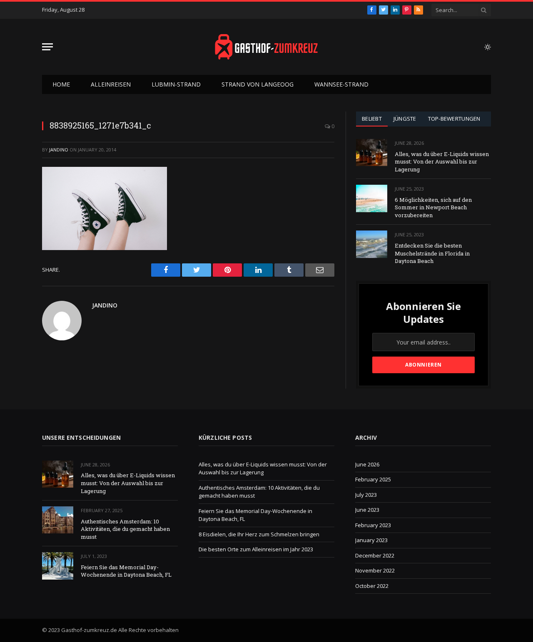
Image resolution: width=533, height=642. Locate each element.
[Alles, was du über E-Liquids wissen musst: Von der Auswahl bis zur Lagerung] (371, 152)
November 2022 (375, 570)
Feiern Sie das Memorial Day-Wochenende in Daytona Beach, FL (126, 571)
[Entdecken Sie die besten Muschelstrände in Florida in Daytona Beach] (371, 244)
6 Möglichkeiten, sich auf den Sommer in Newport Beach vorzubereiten (433, 207)
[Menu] (47, 46)
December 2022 (374, 555)
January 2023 (371, 540)
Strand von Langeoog (258, 84)
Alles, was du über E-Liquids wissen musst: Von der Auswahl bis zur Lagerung (442, 161)
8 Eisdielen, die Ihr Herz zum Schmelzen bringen (259, 534)
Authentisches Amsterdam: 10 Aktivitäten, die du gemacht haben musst (125, 529)
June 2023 (367, 509)
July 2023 (366, 494)
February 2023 (373, 525)
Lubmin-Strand (176, 84)
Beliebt (372, 118)
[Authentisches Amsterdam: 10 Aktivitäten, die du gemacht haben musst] (57, 519)
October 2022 (372, 586)
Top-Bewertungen (454, 118)
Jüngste (405, 118)
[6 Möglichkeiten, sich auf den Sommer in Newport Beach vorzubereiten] (371, 198)
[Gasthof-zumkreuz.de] (266, 46)
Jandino (58, 149)
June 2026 (367, 464)
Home (61, 84)
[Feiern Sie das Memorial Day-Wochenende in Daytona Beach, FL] (57, 565)
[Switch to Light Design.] (487, 47)
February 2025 (373, 479)
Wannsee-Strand (341, 84)
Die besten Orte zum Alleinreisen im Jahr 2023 (256, 549)
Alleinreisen (111, 84)
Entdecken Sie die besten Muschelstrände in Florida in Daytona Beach (432, 253)
